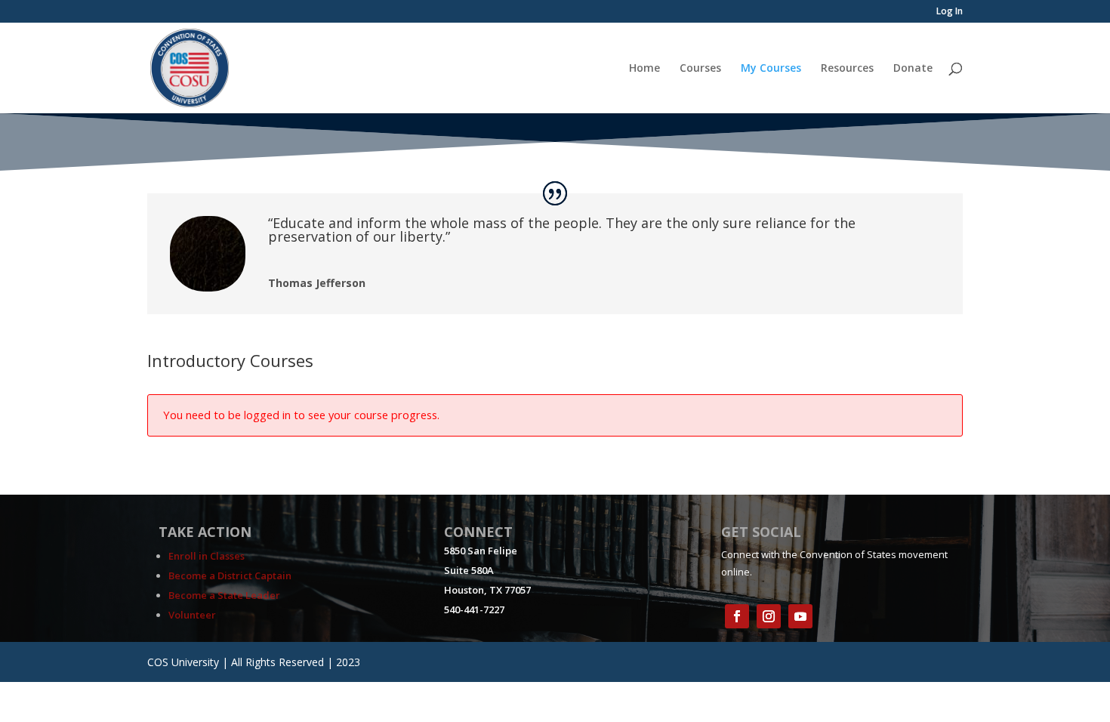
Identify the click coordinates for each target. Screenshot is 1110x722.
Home (644, 69)
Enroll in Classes (206, 556)
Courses (700, 69)
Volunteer (192, 615)
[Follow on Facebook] (737, 616)
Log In (949, 12)
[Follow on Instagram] (769, 616)
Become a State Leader (224, 595)
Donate (913, 69)
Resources (847, 69)
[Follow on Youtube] (800, 616)
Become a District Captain (229, 575)
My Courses (771, 69)
